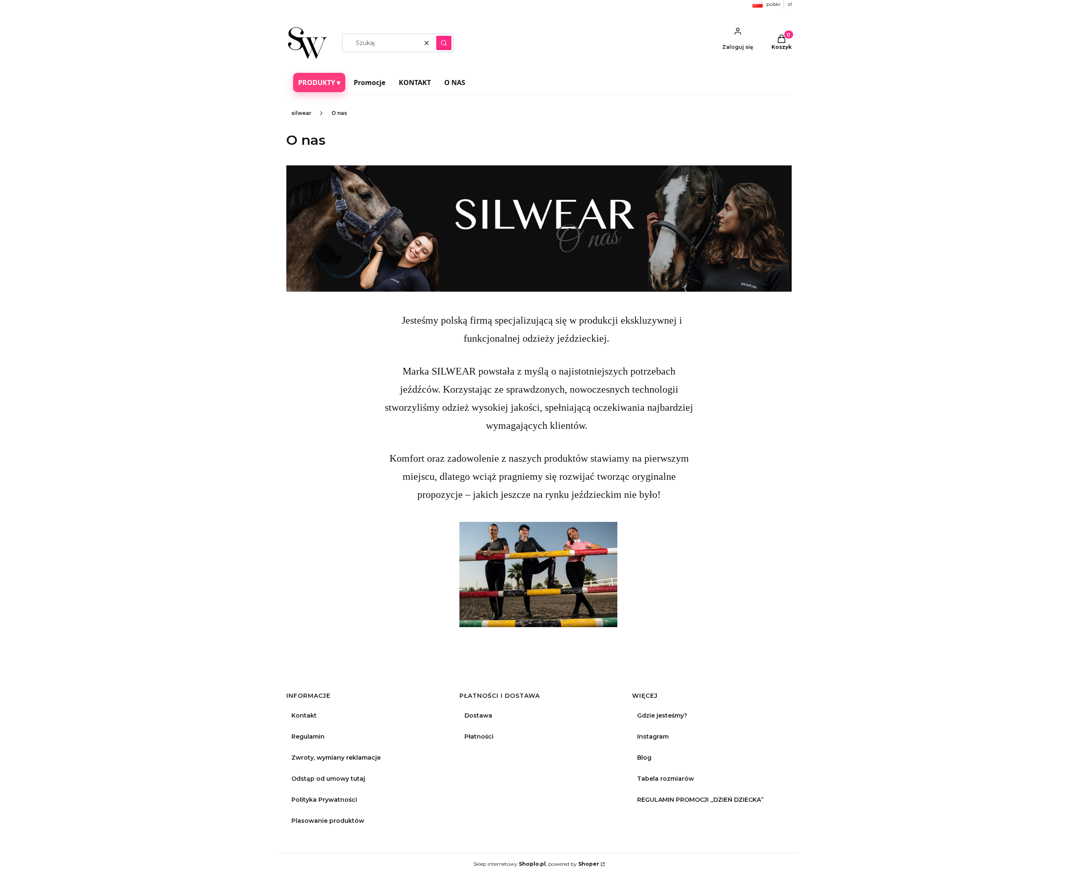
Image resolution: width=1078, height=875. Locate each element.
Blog (644, 757)
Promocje (369, 82)
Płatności (479, 736)
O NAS (454, 82)
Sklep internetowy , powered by (536, 864)
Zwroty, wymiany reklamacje (336, 757)
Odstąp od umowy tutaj (328, 778)
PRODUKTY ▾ (319, 82)
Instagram (653, 736)
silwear (301, 113)
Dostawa (478, 715)
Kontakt (304, 715)
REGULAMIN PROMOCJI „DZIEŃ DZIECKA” (700, 799)
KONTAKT (415, 82)
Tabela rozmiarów (665, 778)
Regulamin (308, 736)
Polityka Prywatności (324, 799)
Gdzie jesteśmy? (662, 715)
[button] (443, 43)
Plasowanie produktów (327, 820)
